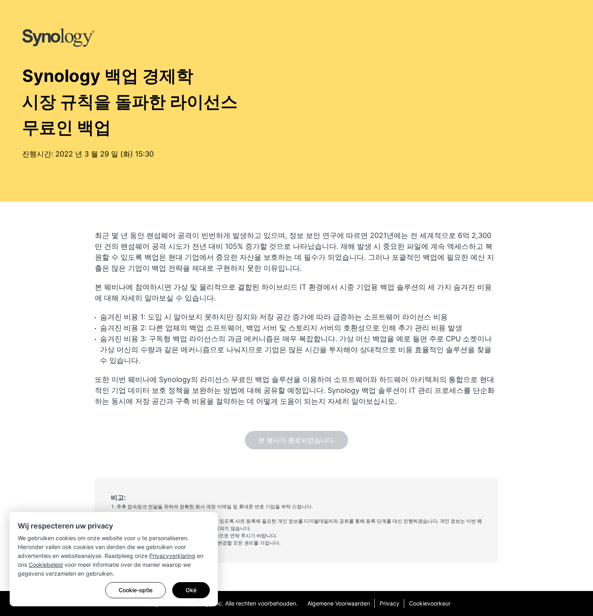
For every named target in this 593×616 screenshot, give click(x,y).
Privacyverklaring (172, 555)
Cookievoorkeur (430, 603)
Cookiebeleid (46, 564)
